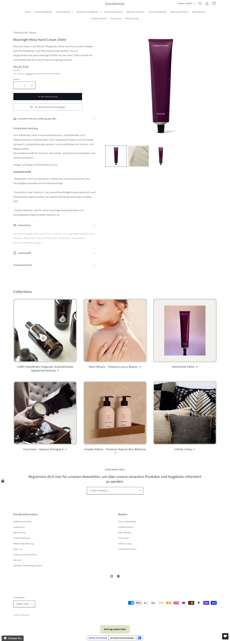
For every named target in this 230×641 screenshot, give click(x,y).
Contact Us (13, 638)
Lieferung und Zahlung (25, 554)
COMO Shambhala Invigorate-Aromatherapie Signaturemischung (45, 368)
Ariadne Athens (126, 527)
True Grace (123, 538)
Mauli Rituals (124, 532)
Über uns (18, 549)
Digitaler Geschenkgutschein (27, 565)
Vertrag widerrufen (115, 629)
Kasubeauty (24, 615)
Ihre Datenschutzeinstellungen (122, 638)
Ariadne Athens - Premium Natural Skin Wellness (115, 449)
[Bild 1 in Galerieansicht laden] (116, 156)
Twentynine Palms (183, 366)
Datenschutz (19, 532)
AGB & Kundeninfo (22, 521)
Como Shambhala (127, 521)
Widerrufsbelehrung (23, 543)
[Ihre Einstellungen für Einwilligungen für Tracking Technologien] (2, 480)
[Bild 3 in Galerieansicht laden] (160, 156)
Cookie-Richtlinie (22, 538)
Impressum (19, 527)
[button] (64, 12)
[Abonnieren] (139, 490)
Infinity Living (183, 449)
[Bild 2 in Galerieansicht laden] (138, 156)
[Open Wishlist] (225, 636)
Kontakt (17, 560)
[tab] (25, 128)
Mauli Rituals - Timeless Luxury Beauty (113, 366)
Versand (29, 73)
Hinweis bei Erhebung (98, 638)
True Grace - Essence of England (43, 449)
